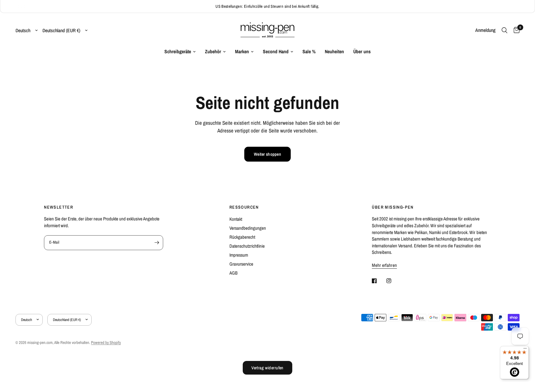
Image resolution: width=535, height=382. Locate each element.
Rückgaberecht (242, 237)
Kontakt (235, 219)
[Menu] (525, 350)
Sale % (308, 51)
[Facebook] (378, 281)
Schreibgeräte (177, 51)
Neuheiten (334, 51)
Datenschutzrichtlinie (247, 246)
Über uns (362, 51)
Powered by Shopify (106, 342)
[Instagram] (393, 281)
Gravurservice (241, 264)
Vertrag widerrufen (267, 368)
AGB (233, 273)
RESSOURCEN (244, 207)
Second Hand (276, 51)
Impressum (238, 255)
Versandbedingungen (247, 228)
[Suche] (504, 30)
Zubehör (213, 51)
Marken (242, 51)
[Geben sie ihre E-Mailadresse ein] (157, 242)
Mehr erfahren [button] (384, 265)
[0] (515, 30)
